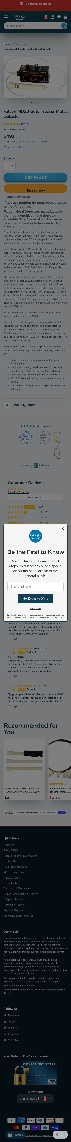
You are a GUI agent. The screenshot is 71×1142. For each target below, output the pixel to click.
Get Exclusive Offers (35, 598)
